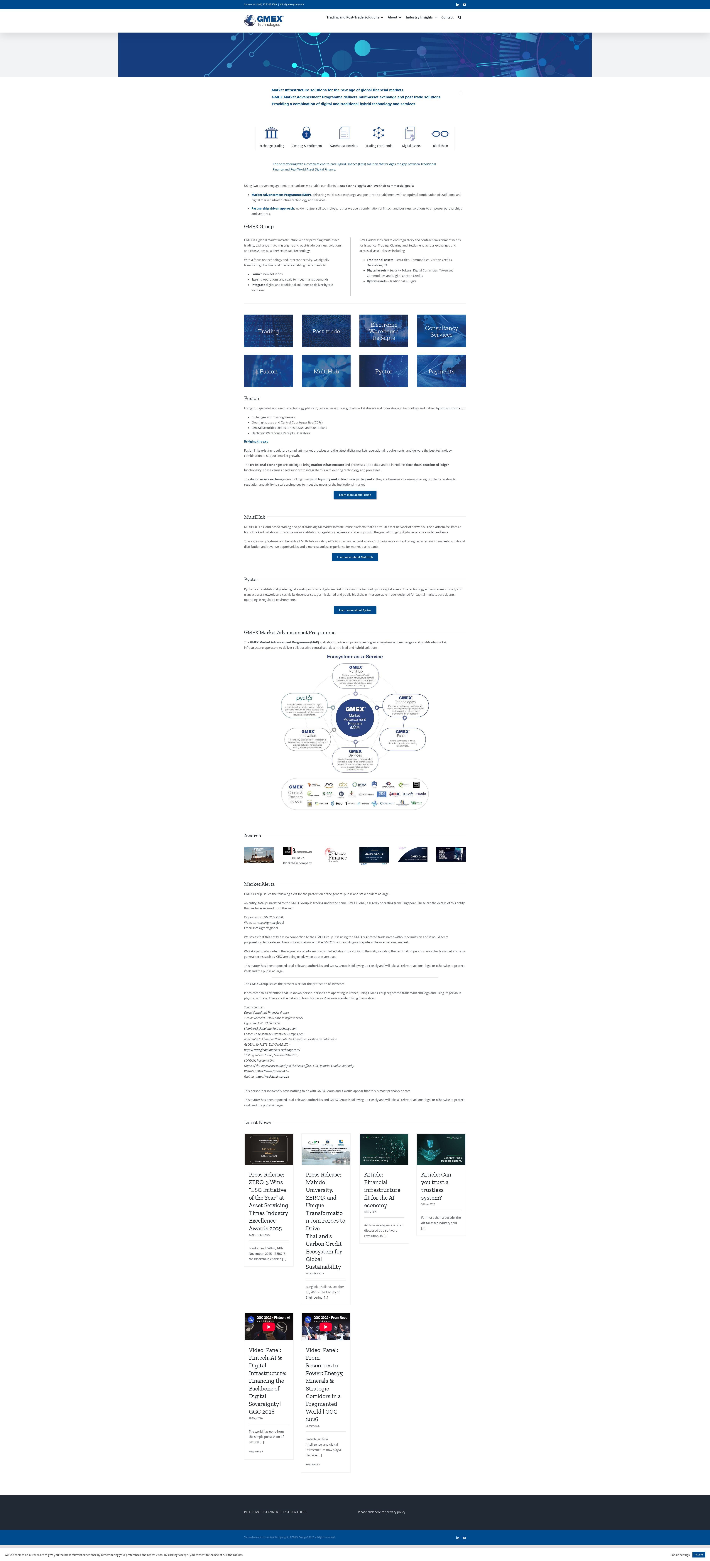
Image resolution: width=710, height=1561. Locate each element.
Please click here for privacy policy (381, 1512)
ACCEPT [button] (699, 1554)
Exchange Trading (271, 146)
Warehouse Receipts (343, 146)
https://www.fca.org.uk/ (271, 1071)
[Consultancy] (441, 316)
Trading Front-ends (379, 146)
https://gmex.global (270, 923)
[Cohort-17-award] (259, 848)
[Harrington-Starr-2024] (451, 848)
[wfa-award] (336, 848)
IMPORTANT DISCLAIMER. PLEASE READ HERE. (275, 1512)
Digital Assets (411, 146)
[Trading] (268, 316)
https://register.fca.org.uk (272, 1076)
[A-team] (412, 848)
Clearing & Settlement (307, 146)
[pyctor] (383, 356)
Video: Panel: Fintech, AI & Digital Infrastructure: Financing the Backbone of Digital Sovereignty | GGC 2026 (267, 1380)
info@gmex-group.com (292, 4)
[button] (459, 17)
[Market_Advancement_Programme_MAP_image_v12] (355, 656)
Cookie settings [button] (680, 1554)
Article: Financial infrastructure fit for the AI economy (382, 1190)
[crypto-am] (374, 848)
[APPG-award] (297, 848)
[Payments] (441, 356)
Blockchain (440, 146)
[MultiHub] (326, 356)
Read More (255, 1451)
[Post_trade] (326, 316)
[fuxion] (268, 356)
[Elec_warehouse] (383, 316)
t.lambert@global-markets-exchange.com (270, 1029)
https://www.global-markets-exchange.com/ (272, 1050)
